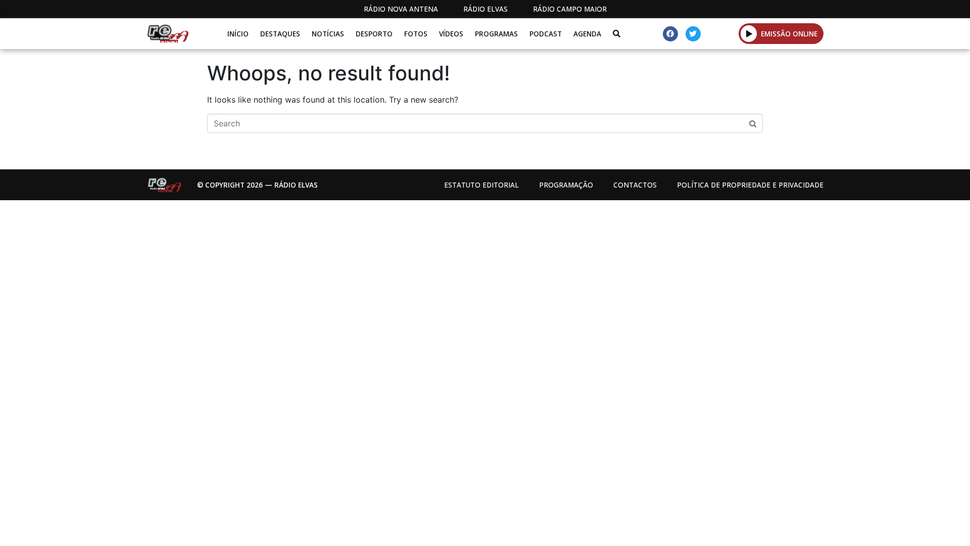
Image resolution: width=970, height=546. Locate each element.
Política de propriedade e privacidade (750, 185)
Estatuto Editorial (481, 185)
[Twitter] (693, 33)
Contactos (635, 185)
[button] (749, 33)
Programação (566, 185)
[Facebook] (670, 33)
